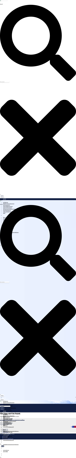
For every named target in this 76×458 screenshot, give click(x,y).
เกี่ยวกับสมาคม (6, 399)
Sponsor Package (6, 446)
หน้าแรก (4, 199)
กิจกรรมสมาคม (6, 427)
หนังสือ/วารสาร (6, 448)
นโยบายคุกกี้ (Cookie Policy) (27, 444)
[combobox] (4, 81)
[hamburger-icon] (75, 410)
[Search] (0, 394)
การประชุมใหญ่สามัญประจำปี (8, 440)
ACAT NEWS (5, 451)
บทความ (4, 455)
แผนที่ (4, 425)
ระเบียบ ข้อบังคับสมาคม (7, 410)
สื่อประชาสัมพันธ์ (6, 453)
